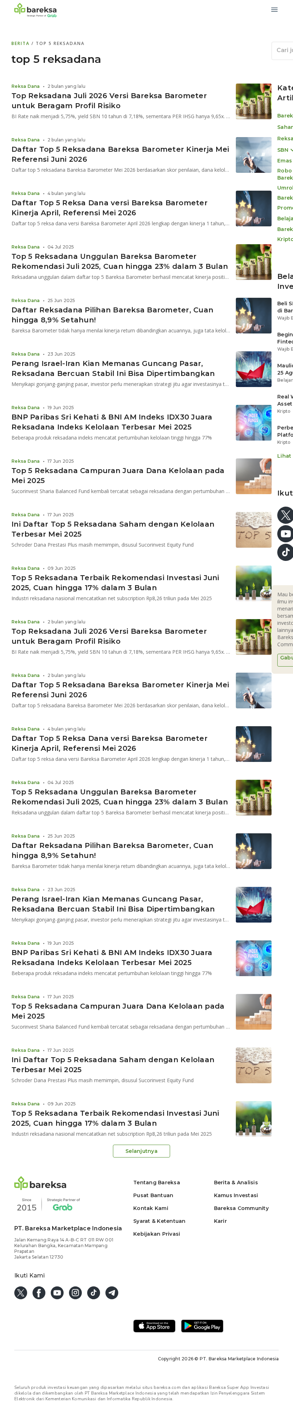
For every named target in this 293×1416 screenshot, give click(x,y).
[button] (40, 1188)
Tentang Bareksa (156, 1182)
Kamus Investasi (236, 1195)
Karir (220, 1221)
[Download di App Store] (154, 1327)
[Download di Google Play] (202, 1327)
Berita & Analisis (236, 1182)
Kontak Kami (150, 1208)
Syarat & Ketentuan (159, 1221)
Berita (21, 43)
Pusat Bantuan (153, 1195)
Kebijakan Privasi (156, 1234)
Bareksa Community (241, 1208)
